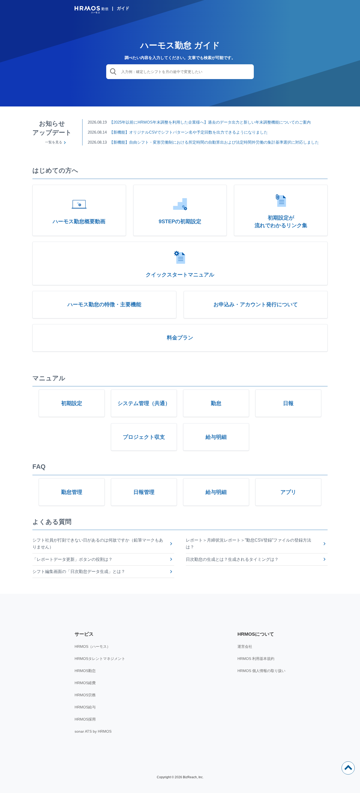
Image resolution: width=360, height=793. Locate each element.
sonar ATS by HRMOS (93, 731)
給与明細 (216, 437)
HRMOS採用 (85, 719)
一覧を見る (53, 142)
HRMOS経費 (85, 683)
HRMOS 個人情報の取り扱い (261, 671)
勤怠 (216, 403)
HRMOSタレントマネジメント (100, 658)
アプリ (288, 492)
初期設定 (71, 403)
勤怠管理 (71, 492)
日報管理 (143, 492)
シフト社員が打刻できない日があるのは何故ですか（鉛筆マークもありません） (97, 543)
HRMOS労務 (85, 695)
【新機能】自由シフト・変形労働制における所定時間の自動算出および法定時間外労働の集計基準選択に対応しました (214, 142)
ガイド (123, 8)
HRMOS (91, 9)
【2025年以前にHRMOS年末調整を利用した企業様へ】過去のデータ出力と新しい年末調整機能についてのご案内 (210, 122)
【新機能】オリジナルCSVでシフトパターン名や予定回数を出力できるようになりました (188, 132)
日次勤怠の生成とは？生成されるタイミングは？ (232, 559)
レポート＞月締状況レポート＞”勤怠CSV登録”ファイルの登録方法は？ (248, 543)
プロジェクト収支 (144, 437)
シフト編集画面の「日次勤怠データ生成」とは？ (78, 571)
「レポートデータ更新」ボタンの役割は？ (72, 559)
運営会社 (244, 646)
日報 (288, 403)
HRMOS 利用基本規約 (255, 658)
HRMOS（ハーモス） (92, 646)
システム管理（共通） (144, 403)
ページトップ (348, 768)
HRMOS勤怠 (85, 671)
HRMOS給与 (85, 707)
